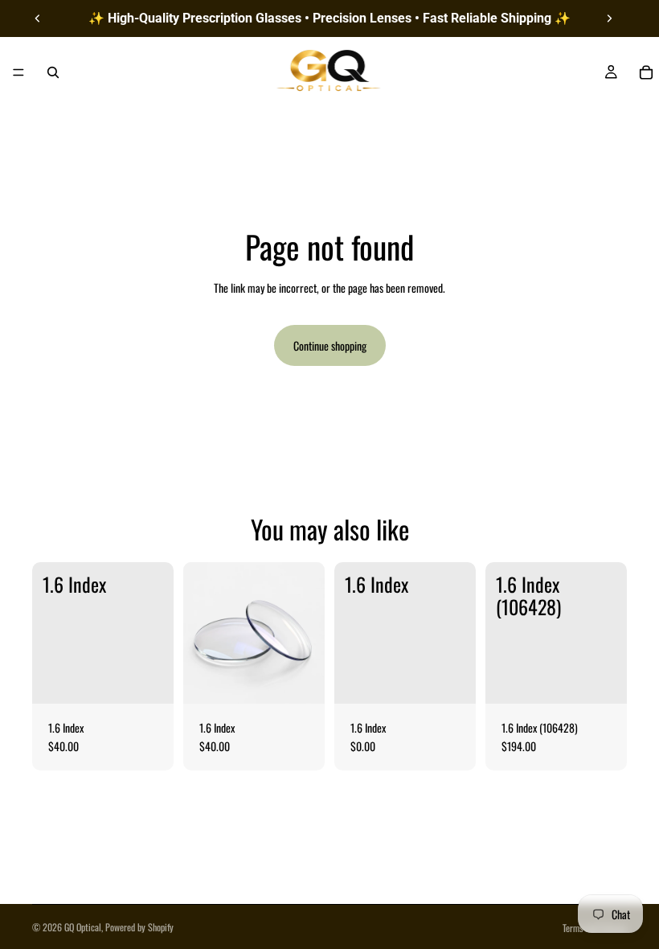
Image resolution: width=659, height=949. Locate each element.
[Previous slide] (37, 18)
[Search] (53, 72)
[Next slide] (609, 18)
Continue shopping (329, 345)
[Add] (148, 678)
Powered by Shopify (139, 927)
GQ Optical (82, 927)
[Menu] (18, 72)
